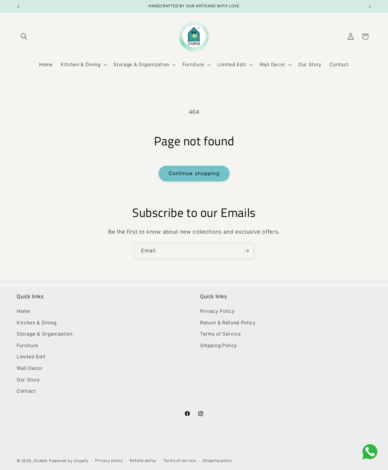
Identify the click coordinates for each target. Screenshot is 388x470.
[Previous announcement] (18, 6)
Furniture (27, 345)
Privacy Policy (217, 311)
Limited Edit (31, 357)
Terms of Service (220, 334)
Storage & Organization (45, 334)
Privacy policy (109, 460)
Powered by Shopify (69, 460)
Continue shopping (194, 173)
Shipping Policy (218, 345)
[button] (24, 36)
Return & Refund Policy (228, 323)
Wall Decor (30, 368)
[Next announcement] (369, 6)
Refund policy (143, 460)
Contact (26, 391)
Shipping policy (217, 460)
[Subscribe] (246, 251)
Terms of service (179, 460)
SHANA (41, 460)
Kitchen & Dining (37, 323)
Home (23, 311)
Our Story (28, 380)
